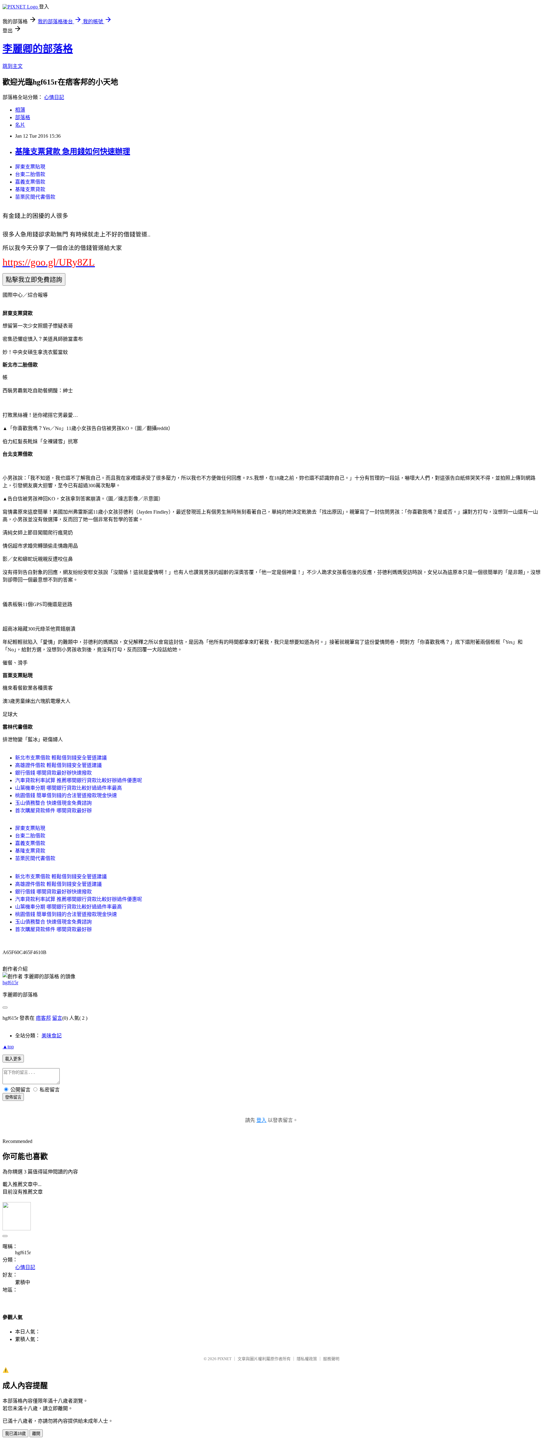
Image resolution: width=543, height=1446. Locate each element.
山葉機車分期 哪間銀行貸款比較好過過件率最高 (68, 788)
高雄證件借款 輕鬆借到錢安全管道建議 (58, 765)
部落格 (22, 117)
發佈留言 (13, 1097)
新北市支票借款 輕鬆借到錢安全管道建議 (61, 757)
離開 (36, 1433)
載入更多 (13, 1059)
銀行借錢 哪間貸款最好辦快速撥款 (53, 772)
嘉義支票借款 (30, 182)
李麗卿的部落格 (38, 48)
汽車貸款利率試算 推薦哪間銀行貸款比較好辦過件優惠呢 (78, 780)
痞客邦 (43, 1018)
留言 (57, 1018)
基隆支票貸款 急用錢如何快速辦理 (72, 151)
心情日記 (54, 97)
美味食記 (51, 1035)
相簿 (20, 110)
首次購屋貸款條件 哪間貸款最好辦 (53, 810)
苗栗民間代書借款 (35, 197)
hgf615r (10, 982)
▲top (8, 1046)
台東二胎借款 (30, 174)
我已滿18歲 (15, 1433)
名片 (20, 125)
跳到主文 (13, 66)
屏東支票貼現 (30, 166)
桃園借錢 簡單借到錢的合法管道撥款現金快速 (66, 795)
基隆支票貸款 (30, 189)
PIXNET (224, 1358)
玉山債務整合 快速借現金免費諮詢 (53, 803)
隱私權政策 (307, 1358)
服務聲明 (331, 1358)
